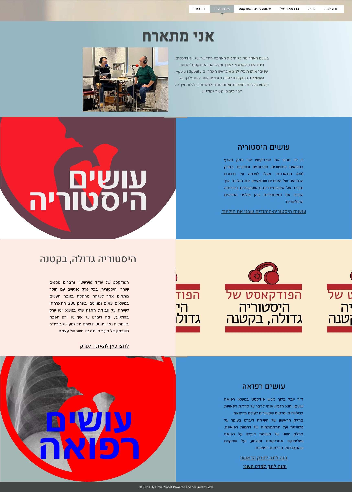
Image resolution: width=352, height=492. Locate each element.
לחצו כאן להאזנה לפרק (104, 346)
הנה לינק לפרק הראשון (263, 457)
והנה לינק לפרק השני (265, 466)
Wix (210, 487)
